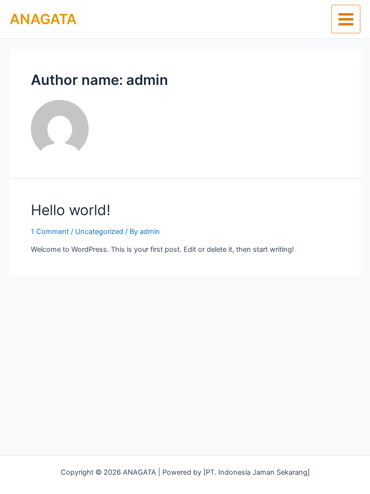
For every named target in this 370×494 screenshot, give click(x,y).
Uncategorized (99, 231)
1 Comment (50, 231)
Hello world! (70, 210)
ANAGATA (43, 19)
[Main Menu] (345, 19)
